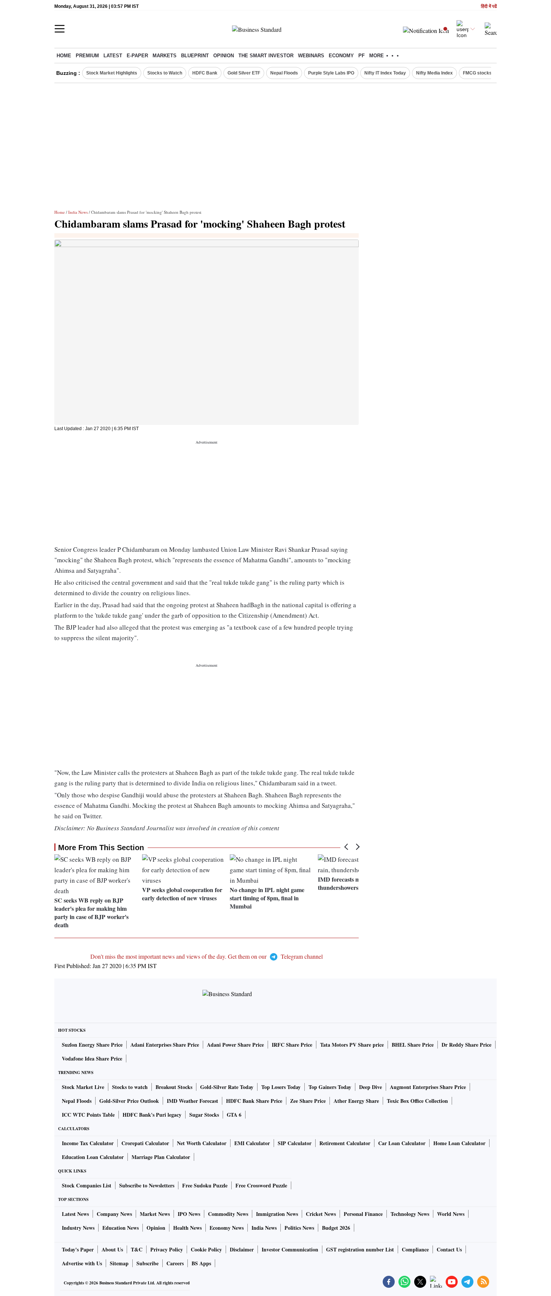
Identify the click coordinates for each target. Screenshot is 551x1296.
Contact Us (449, 1249)
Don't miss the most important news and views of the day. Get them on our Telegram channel (206, 956)
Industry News (78, 1228)
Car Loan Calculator (401, 1143)
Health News (187, 1228)
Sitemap (119, 1263)
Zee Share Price (308, 1101)
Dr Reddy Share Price (466, 1045)
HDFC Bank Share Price (254, 1101)
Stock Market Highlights (111, 73)
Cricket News (321, 1214)
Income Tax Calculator (88, 1143)
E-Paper (137, 55)
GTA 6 (234, 1115)
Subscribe (147, 1263)
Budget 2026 (336, 1228)
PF (361, 55)
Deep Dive (370, 1087)
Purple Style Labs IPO (331, 73)
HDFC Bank (204, 73)
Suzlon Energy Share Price (92, 1045)
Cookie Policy (206, 1249)
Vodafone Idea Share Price (92, 1058)
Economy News (227, 1228)
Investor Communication (290, 1249)
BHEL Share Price (413, 1045)
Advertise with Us (82, 1263)
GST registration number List (360, 1249)
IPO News (189, 1214)
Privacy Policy (166, 1249)
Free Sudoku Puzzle (205, 1185)
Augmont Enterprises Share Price (428, 1087)
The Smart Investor (265, 55)
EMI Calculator (252, 1143)
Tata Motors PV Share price (352, 1045)
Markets (165, 55)
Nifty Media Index (434, 73)
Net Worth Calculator (201, 1143)
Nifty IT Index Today (385, 73)
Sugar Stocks (204, 1115)
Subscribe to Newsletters (146, 1185)
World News (450, 1214)
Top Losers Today (281, 1087)
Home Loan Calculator (459, 1143)
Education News (120, 1228)
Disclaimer (242, 1249)
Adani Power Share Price (235, 1045)
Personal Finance (363, 1214)
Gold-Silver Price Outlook (129, 1101)
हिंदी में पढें (489, 6)
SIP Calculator (294, 1143)
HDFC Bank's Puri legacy (152, 1115)
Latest (112, 55)
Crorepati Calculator (145, 1143)
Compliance (415, 1249)
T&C (136, 1249)
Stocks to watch (130, 1087)
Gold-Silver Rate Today (226, 1087)
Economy (341, 55)
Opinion (223, 55)
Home (64, 55)
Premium (87, 55)
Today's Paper (78, 1249)
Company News (114, 1214)
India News (78, 212)
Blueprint (195, 55)
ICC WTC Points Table (88, 1115)
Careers (175, 1263)
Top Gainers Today (329, 1087)
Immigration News (277, 1214)
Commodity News (228, 1214)
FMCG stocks (477, 73)
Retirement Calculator (344, 1143)
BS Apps (201, 1263)
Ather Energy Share (356, 1101)
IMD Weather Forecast (192, 1101)
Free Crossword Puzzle (261, 1185)
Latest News (75, 1214)
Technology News (410, 1214)
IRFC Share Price (292, 1045)
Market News (155, 1214)
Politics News (299, 1228)
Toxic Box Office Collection (417, 1101)
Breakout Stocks (174, 1087)
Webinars (311, 55)
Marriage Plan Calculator (161, 1157)
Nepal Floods (284, 73)
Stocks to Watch (164, 73)
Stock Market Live (83, 1087)
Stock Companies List (86, 1185)
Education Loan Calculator (93, 1157)
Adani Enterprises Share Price (164, 1045)
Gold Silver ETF (244, 73)
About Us (112, 1249)
